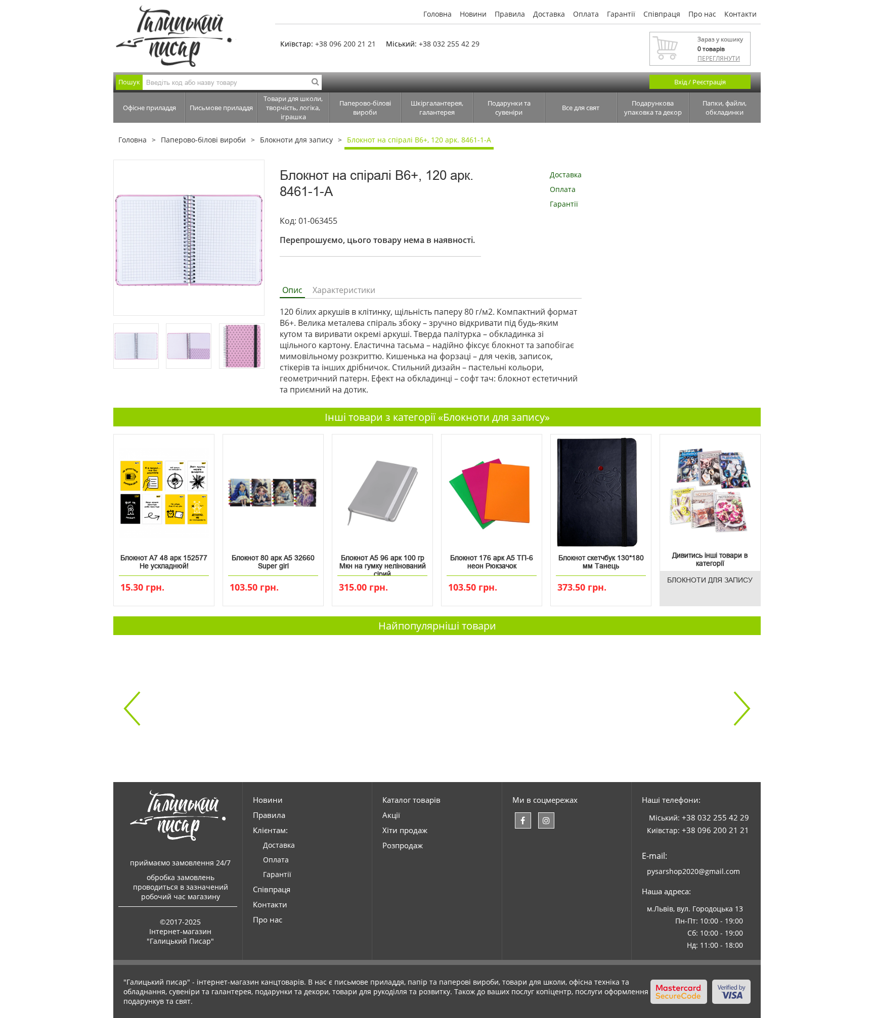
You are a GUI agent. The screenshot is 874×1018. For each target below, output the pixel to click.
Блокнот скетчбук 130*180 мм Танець (601, 562)
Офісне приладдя (149, 107)
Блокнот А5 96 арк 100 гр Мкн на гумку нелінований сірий (382, 564)
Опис (292, 290)
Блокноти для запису (296, 139)
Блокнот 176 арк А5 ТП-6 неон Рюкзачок (491, 562)
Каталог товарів (411, 800)
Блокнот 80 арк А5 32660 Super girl (273, 562)
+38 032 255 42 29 (449, 44)
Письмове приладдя (221, 107)
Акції (391, 815)
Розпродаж (402, 845)
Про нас (702, 14)
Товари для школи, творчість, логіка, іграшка (293, 107)
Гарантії (621, 14)
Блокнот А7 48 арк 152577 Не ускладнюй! (163, 562)
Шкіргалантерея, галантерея (437, 108)
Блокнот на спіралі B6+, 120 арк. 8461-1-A (419, 139)
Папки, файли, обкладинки (725, 108)
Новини (473, 14)
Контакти (740, 14)
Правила (510, 14)
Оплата (586, 14)
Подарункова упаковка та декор (653, 108)
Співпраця (661, 14)
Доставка (549, 14)
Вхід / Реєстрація (700, 81)
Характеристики (344, 290)
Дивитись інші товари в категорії (710, 559)
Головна (437, 14)
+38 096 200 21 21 (345, 44)
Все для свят (580, 107)
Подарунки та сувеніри (509, 108)
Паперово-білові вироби (365, 108)
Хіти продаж (404, 830)
